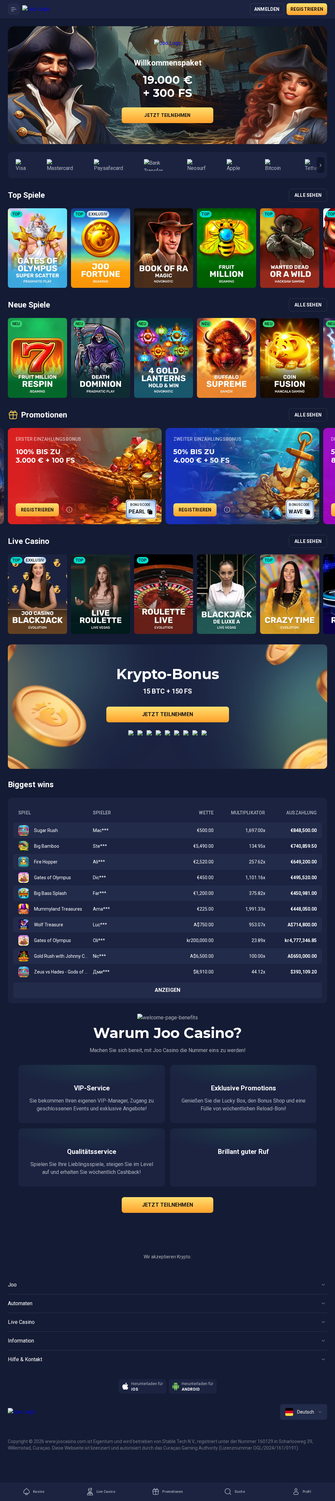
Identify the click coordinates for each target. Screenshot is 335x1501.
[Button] (14, 9)
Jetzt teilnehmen (167, 115)
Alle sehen (308, 195)
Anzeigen (168, 990)
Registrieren (307, 9)
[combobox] (303, 1412)
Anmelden (267, 9)
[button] (321, 165)
